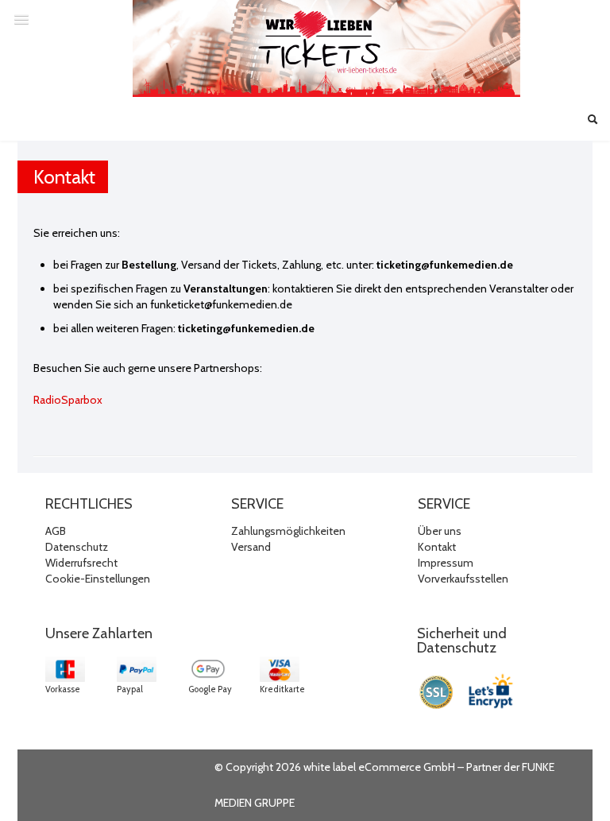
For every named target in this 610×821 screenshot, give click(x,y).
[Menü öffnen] (21, 19)
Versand (251, 547)
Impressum (445, 563)
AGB (55, 531)
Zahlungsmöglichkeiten (288, 531)
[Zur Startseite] (326, 48)
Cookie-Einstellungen (97, 578)
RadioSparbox (67, 400)
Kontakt (437, 547)
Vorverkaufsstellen (463, 578)
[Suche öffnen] (592, 121)
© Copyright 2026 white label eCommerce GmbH (334, 767)
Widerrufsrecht (81, 563)
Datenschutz (76, 547)
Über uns (439, 531)
